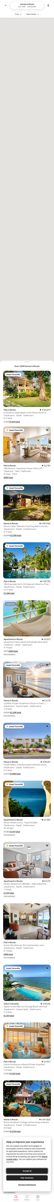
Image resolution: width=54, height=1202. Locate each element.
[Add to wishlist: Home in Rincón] (47, 488)
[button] (14, 422)
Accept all (27, 1171)
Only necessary (27, 1178)
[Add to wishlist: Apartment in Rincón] (47, 603)
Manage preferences (27, 1185)
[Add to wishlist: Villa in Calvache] (47, 968)
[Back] (5, 5)
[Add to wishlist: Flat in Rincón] (47, 374)
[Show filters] (48, 5)
